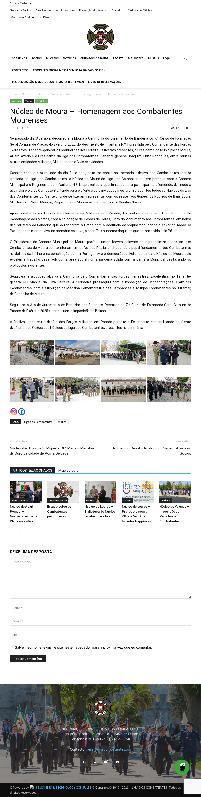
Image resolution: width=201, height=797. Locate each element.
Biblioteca (136, 58)
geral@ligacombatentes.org (108, 749)
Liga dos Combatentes (38, 422)
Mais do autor (69, 470)
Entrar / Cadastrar (21, 3)
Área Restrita (43, 10)
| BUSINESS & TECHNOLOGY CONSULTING (65, 788)
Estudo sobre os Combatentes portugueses (59, 511)
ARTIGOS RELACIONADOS (32, 470)
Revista (118, 58)
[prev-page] (13, 531)
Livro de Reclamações (104, 82)
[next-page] (21, 531)
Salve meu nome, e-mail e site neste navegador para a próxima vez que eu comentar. (83, 647)
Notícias (69, 58)
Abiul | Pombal (20, 500)
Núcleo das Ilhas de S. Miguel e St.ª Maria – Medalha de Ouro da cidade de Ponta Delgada (52, 451)
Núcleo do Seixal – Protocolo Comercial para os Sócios (152, 451)
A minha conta (65, 10)
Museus (153, 58)
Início (13, 94)
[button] (185, 58)
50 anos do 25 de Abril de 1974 (29, 17)
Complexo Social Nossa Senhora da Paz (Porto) (69, 70)
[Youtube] (117, 762)
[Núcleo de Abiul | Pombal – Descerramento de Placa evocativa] (26, 492)
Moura (41, 94)
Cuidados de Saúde (94, 58)
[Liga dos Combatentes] (101, 37)
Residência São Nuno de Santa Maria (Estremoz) (48, 82)
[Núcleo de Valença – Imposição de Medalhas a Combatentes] (175, 492)
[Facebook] (21, 411)
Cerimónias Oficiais (140, 10)
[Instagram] (13, 411)
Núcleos (52, 58)
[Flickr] (95, 762)
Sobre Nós (19, 58)
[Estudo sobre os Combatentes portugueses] (63, 492)
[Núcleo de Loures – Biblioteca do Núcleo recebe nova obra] (100, 492)
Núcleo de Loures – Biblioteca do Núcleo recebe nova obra (100, 511)
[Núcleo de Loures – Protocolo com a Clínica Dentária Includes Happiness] (138, 492)
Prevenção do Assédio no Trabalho (101, 10)
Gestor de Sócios (20, 10)
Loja (166, 58)
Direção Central (58, 500)
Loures (90, 500)
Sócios (37, 58)
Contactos (20, 70)
